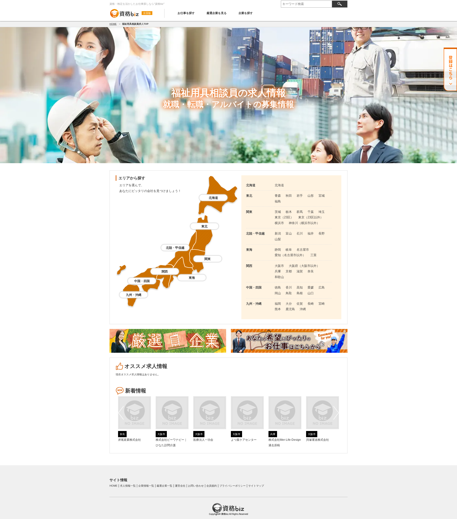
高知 (300, 287)
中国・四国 (142, 281)
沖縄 (303, 309)
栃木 (289, 212)
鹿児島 (290, 309)
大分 (289, 303)
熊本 (278, 309)
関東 (207, 259)
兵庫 (278, 271)
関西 (165, 271)
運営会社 (180, 485)
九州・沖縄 (133, 295)
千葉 (311, 212)
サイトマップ (256, 485)
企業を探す (245, 13)
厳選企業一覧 (164, 485)
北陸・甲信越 (175, 248)
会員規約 (211, 485)
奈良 (311, 271)
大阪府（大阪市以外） (304, 266)
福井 (311, 233)
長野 (321, 233)
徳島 (278, 287)
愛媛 (311, 287)
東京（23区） (284, 217)
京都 (289, 271)
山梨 (278, 239)
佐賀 (300, 303)
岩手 (300, 195)
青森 (278, 195)
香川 (289, 287)
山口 (311, 293)
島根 (300, 293)
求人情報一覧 (128, 485)
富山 (289, 233)
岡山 (278, 293)
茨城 (278, 212)
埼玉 (321, 212)
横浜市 (279, 223)
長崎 (311, 303)
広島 (321, 287)
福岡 (278, 303)
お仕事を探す (186, 13)
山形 (311, 195)
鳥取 (289, 293)
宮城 (321, 195)
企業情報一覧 (146, 485)
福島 (278, 201)
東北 (204, 226)
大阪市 (279, 266)
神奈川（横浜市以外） (304, 223)
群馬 (300, 212)
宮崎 (321, 303)
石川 (300, 233)
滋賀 (300, 271)
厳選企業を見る (217, 13)
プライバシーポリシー (232, 485)
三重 (313, 255)
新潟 (278, 233)
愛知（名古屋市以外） (290, 255)
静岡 (278, 249)
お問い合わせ (196, 485)
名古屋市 (303, 249)
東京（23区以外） (310, 217)
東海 (192, 277)
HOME (113, 24)
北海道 (213, 198)
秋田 (289, 195)
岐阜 (289, 249)
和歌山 (279, 277)
